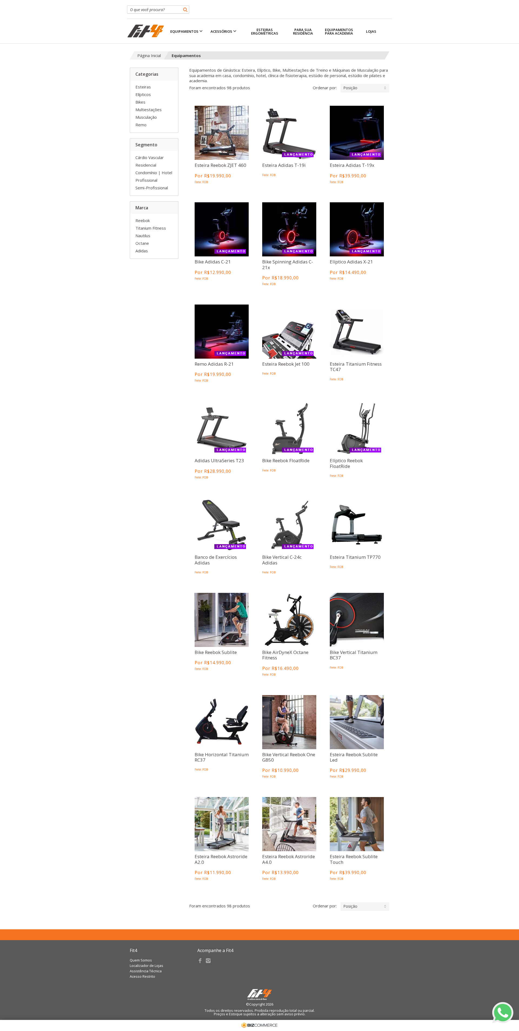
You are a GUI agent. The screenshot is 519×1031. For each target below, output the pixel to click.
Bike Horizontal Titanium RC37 (222, 757)
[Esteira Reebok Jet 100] (289, 331)
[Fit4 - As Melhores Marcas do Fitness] (145, 31)
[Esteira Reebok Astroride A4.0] (289, 824)
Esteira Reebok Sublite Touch (354, 859)
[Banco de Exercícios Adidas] (222, 525)
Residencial (145, 165)
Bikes (140, 102)
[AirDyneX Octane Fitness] (289, 620)
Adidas (141, 250)
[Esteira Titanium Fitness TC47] (357, 331)
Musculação (146, 117)
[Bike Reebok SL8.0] (222, 620)
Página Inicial (149, 55)
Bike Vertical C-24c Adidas (282, 560)
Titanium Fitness (150, 228)
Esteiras (143, 86)
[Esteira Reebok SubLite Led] (357, 722)
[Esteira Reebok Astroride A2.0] (222, 824)
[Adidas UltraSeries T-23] (222, 428)
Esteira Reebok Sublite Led (354, 757)
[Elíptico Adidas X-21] (357, 229)
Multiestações (148, 109)
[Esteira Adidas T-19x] (357, 132)
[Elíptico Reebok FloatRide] (357, 428)
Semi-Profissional (151, 187)
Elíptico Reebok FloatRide (346, 463)
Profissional (146, 180)
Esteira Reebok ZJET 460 (220, 165)
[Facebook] (200, 960)
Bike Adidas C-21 (213, 262)
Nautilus (142, 235)
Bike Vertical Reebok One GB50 (288, 757)
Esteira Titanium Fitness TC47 (356, 366)
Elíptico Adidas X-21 (351, 262)
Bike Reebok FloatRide (286, 460)
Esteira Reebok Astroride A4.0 (288, 859)
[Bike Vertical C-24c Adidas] (289, 525)
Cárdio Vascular (149, 157)
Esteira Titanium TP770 (355, 557)
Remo (141, 124)
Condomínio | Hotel (153, 172)
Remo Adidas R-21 (214, 364)
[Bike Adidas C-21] (222, 229)
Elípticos (143, 94)
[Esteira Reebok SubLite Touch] (357, 824)
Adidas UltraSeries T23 (219, 460)
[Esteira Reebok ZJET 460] (222, 132)
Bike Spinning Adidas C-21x (287, 264)
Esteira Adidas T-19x (352, 165)
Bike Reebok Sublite (216, 652)
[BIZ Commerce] (259, 1025)
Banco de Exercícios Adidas (216, 560)
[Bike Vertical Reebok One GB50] (289, 722)
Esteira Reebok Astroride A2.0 (221, 859)
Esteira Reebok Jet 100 (286, 364)
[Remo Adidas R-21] (222, 331)
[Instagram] (208, 960)
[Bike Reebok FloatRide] (289, 428)
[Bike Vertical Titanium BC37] (357, 620)
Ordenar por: (335, 88)
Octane (142, 243)
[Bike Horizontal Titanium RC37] (222, 722)
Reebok (142, 220)
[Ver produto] (222, 124)
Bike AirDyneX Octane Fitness (285, 655)
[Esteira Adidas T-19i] (289, 132)
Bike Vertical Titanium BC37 (353, 655)
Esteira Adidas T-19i (284, 165)
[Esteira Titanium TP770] (357, 525)
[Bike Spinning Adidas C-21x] (289, 229)
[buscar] (185, 9)
